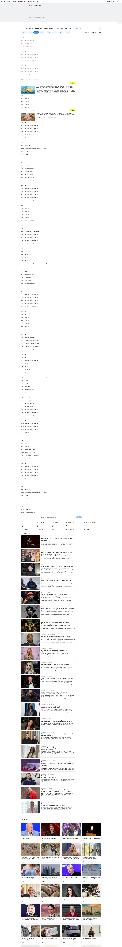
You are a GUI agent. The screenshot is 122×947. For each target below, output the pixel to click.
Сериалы (94, 32)
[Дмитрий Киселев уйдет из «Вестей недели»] (30, 832)
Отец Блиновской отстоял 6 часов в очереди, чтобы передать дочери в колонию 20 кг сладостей (57, 567)
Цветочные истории (29, 162)
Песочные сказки (28, 43)
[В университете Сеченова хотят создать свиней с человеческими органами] (50, 893)
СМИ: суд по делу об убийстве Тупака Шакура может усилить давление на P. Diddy (57, 609)
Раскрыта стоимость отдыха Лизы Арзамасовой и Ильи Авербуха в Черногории (56, 553)
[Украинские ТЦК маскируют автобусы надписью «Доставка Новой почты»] (71, 934)
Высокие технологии (29, 160)
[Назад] (117, 5)
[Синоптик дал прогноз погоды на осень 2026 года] (50, 852)
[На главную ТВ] (4, 1)
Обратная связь (117, 946)
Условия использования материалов (106, 946)
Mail (2, 946)
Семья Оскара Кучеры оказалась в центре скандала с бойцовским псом (57, 678)
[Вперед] (120, 5)
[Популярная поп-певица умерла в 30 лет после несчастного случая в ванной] (91, 832)
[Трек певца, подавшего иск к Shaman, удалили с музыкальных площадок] (71, 873)
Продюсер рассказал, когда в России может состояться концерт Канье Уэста (54, 692)
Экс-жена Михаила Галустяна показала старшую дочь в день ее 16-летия (57, 748)
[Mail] (2, 1)
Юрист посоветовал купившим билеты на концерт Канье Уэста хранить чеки (57, 581)
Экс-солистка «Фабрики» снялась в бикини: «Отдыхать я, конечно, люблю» (54, 651)
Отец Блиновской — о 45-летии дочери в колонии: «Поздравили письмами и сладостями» (56, 804)
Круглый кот (27, 134)
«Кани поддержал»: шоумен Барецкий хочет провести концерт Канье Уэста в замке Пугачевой (56, 790)
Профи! (26, 151)
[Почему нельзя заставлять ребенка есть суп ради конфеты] (91, 893)
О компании (6, 946)
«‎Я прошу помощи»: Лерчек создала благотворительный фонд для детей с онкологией (56, 720)
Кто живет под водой (29, 37)
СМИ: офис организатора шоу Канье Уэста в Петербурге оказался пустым (55, 706)
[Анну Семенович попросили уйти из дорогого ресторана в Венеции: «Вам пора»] (50, 832)
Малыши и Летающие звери (31, 51)
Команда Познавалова (30, 168)
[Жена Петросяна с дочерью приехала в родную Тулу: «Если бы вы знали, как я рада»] (91, 934)
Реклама (10, 946)
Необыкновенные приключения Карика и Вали (35, 148)
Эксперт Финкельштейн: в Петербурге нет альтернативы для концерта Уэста (54, 595)
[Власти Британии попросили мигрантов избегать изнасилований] (91, 913)
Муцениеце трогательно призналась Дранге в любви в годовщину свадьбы (57, 734)
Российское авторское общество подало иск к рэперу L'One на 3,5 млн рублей (58, 776)
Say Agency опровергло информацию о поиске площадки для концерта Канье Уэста (55, 637)
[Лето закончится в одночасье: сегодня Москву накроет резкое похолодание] (50, 873)
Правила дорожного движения (32, 74)
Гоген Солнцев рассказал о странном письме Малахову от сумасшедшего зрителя (55, 623)
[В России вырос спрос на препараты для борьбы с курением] (30, 873)
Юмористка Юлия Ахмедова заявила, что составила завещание (57, 539)
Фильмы (87, 32)
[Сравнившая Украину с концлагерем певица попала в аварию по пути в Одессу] (71, 832)
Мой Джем (27, 157)
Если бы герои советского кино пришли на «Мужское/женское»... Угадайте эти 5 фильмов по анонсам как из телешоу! (58, 763)
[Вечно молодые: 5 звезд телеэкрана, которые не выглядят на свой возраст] (30, 913)
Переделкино (28, 165)
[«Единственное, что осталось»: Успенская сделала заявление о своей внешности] (71, 852)
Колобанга (27, 83)
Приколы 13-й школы (29, 171)
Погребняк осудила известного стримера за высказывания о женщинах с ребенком (55, 665)
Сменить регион (77, 28)
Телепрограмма (24, 25)
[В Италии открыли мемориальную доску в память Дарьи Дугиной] (91, 873)
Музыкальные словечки (30, 220)
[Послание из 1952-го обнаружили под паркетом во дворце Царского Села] (30, 852)
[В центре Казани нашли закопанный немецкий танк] (30, 934)
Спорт (99, 32)
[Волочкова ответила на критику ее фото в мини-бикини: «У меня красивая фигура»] (71, 913)
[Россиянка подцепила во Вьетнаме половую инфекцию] (91, 852)
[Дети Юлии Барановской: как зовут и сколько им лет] (50, 913)
